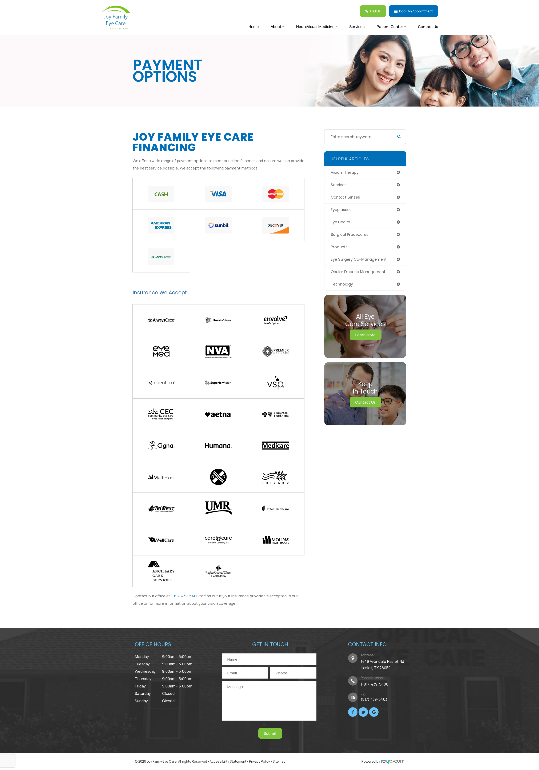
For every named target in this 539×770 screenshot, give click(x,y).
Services (356, 26)
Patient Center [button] (390, 26)
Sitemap (279, 761)
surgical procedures (349, 234)
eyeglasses (341, 209)
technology (342, 284)
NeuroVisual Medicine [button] (315, 26)
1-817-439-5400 (185, 595)
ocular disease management (358, 271)
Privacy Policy (259, 761)
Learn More (365, 334)
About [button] (276, 26)
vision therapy (345, 172)
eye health (340, 222)
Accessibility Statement (228, 761)
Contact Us (428, 26)
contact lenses (345, 197)
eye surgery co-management (359, 259)
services (339, 184)
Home (253, 26)
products (339, 247)
